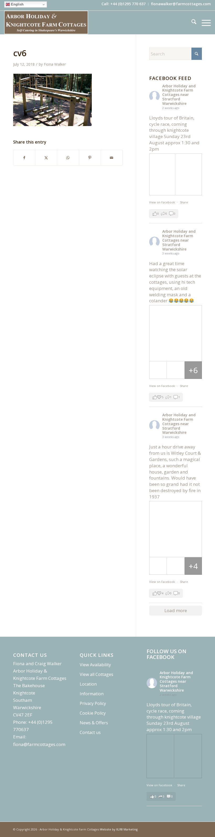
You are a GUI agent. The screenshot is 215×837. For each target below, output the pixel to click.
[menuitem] (123, 4)
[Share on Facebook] (24, 157)
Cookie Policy (93, 713)
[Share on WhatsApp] (68, 157)
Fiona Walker (55, 64)
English (17, 4)
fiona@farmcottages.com (39, 744)
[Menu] (203, 22)
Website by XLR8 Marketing (119, 829)
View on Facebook (162, 202)
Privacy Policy (93, 703)
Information (92, 694)
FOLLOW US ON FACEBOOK (166, 654)
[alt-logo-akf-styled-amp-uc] (46, 22)
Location (88, 684)
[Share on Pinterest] (90, 157)
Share (184, 202)
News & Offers (94, 723)
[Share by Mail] (111, 157)
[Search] (191, 22)
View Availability (95, 665)
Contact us (90, 732)
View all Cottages (96, 674)
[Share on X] (46, 157)
